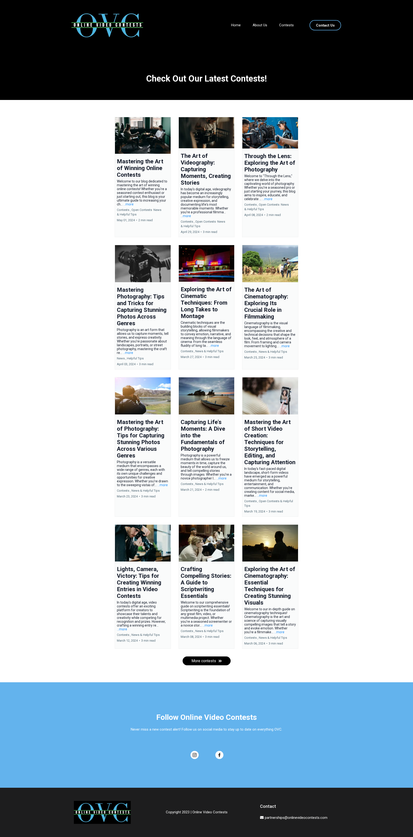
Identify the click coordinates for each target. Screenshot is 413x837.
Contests (286, 25)
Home (236, 25)
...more (128, 204)
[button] (143, 177)
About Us (260, 25)
